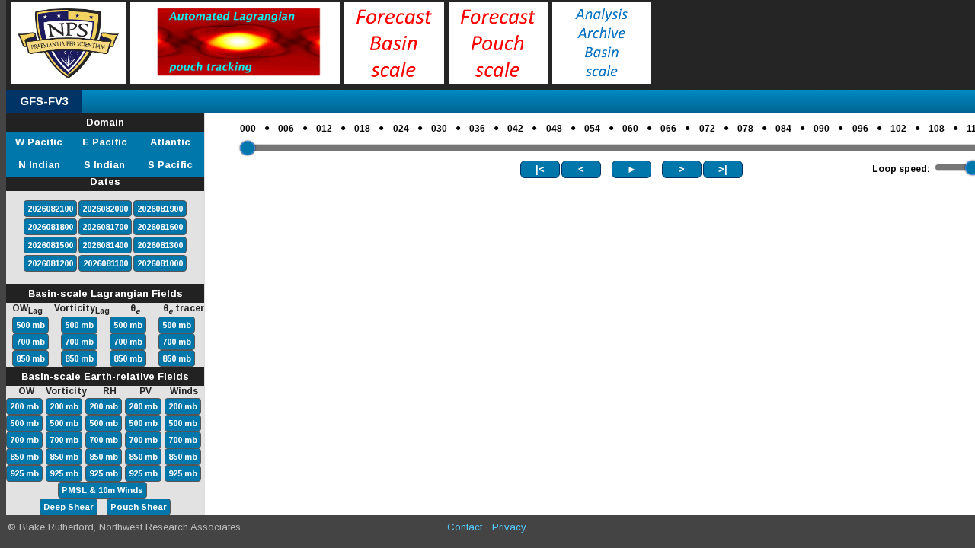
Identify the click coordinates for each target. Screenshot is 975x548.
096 (860, 128)
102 (898, 128)
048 (554, 128)
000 (248, 128)
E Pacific (104, 142)
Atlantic (170, 142)
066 (668, 128)
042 (515, 128)
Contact (464, 527)
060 (630, 128)
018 (362, 128)
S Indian (104, 164)
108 (937, 128)
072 (707, 128)
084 (783, 128)
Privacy (509, 527)
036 (477, 128)
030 (439, 128)
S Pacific (170, 164)
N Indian (39, 164)
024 (401, 128)
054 (592, 128)
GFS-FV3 (44, 100)
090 (822, 128)
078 (745, 128)
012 (324, 128)
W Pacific (38, 142)
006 (286, 128)
